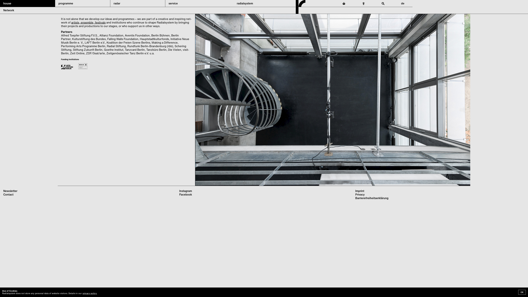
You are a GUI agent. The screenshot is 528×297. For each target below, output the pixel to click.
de (402, 3)
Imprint (359, 191)
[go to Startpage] (300, 13)
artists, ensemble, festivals (88, 22)
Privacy (360, 194)
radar (117, 3)
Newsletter (10, 191)
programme (65, 3)
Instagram (185, 191)
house (7, 3)
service (173, 3)
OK (522, 292)
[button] (27, 3)
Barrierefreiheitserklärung (371, 198)
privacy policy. (90, 293)
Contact (8, 194)
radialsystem (245, 3)
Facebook (185, 194)
